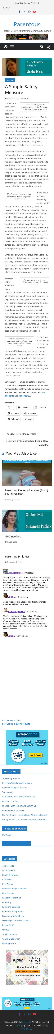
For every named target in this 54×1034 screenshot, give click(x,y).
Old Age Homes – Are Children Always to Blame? (24, 815)
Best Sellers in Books (11, 720)
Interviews (7, 879)
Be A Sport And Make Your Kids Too (18, 796)
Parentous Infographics (13, 911)
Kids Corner (7, 884)
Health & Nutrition (10, 875)
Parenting (10, 80)
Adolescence (8, 865)
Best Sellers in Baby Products (16, 723)
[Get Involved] (27, 511)
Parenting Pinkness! (17, 556)
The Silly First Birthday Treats (21, 433)
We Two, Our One (10, 801)
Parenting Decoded (11, 907)
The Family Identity (11, 778)
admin (25, 98)
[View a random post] (48, 46)
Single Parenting (9, 934)
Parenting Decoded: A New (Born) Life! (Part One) (26, 492)
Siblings (6, 929)
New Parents (8, 893)
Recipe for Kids (9, 925)
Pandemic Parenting (11, 897)
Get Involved (13, 536)
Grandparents (8, 870)
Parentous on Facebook (16, 843)
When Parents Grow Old (13, 810)
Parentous (27, 24)
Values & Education (11, 938)
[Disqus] (27, 602)
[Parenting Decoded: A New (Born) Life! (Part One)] (27, 461)
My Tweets (7, 835)
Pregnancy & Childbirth (13, 916)
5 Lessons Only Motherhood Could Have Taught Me (27, 442)
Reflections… (25, 395)
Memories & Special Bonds (14, 888)
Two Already (8, 792)
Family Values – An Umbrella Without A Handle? (24, 819)
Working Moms (9, 943)
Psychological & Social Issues (15, 920)
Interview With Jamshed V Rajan (17, 783)
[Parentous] (5, 46)
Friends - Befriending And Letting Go (19, 805)
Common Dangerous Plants (14, 787)
